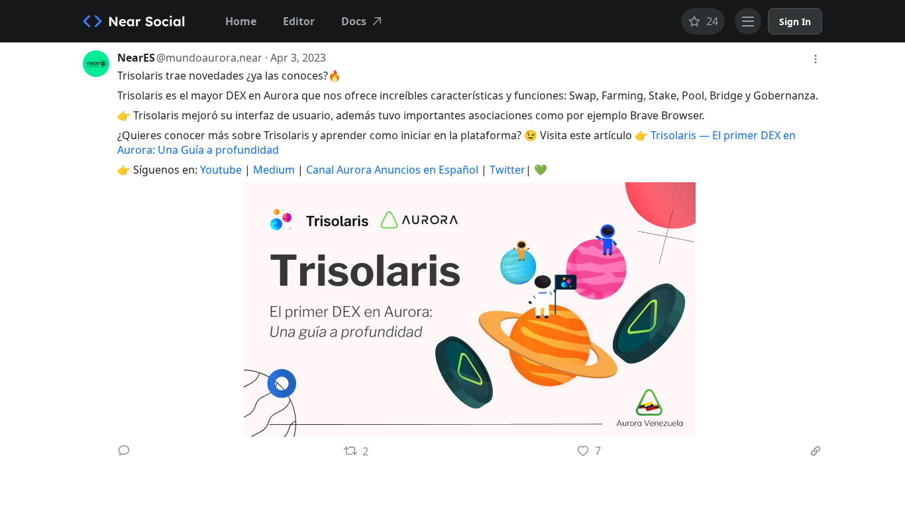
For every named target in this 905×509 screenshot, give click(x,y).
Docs (353, 21)
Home (240, 21)
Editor (299, 21)
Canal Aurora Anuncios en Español (392, 169)
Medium (274, 169)
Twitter (507, 169)
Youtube (221, 169)
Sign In (795, 21)
